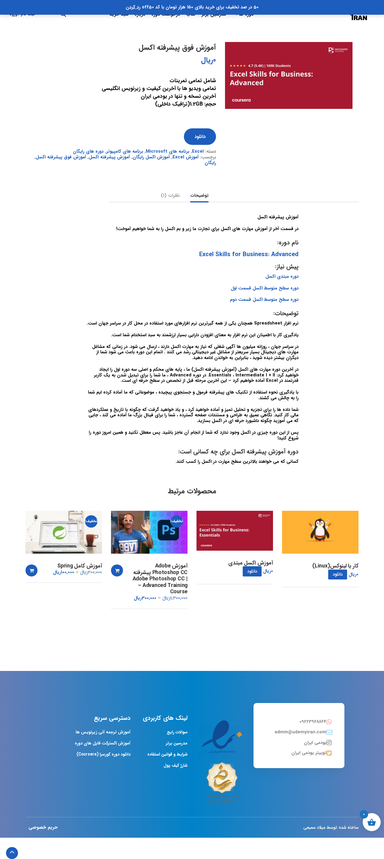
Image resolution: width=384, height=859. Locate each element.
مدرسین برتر (177, 743)
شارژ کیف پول (176, 765)
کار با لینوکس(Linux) (335, 566)
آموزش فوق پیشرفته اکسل (61, 157)
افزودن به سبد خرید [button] (117, 570)
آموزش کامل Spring (79, 566)
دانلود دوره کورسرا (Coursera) (103, 754)
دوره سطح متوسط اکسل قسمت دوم (264, 299)
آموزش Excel (185, 157)
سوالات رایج (177, 732)
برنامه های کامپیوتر (124, 151)
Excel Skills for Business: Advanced (248, 254)
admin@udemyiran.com (300, 732)
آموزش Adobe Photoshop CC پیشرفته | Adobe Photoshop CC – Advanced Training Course (160, 579)
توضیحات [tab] (199, 196)
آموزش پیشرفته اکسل (109, 157)
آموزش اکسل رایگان (151, 157)
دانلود (200, 136)
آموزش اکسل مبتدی (250, 563)
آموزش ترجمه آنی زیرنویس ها (103, 732)
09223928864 (312, 721)
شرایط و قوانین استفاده (167, 754)
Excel (198, 151)
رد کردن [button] (133, 7)
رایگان (210, 162)
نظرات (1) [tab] (170, 196)
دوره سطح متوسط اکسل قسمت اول (264, 288)
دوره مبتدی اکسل (282, 276)
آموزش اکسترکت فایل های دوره (102, 743)
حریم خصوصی (43, 827)
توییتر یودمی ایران (308, 752)
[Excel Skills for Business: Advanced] (288, 75)
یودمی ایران (315, 742)
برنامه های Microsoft (167, 151)
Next (358, 42)
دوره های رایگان (88, 151)
